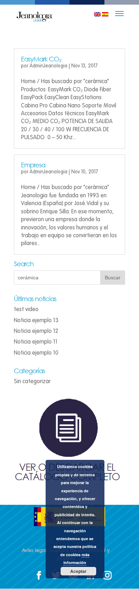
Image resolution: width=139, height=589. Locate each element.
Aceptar (78, 571)
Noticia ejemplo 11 (35, 341)
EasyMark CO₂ (41, 59)
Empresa (33, 165)
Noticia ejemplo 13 (36, 320)
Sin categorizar (32, 381)
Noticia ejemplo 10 (36, 352)
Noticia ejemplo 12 (36, 331)
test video (26, 309)
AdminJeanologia (48, 66)
